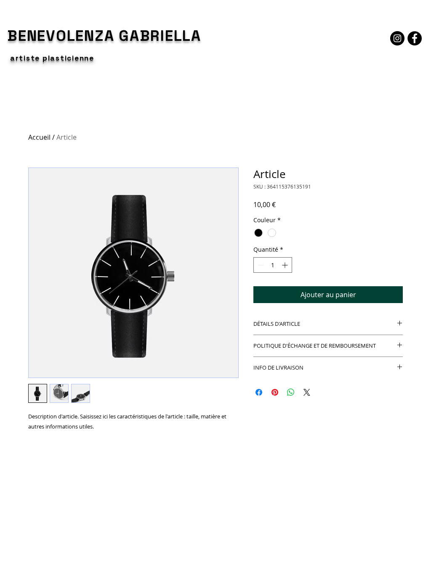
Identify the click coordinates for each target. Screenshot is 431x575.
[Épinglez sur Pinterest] (275, 392)
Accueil (39, 137)
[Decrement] (260, 265)
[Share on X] (307, 392)
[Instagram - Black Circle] (397, 38)
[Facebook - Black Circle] (414, 38)
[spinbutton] (272, 265)
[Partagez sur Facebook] (259, 392)
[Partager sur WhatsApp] (291, 392)
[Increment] (285, 265)
